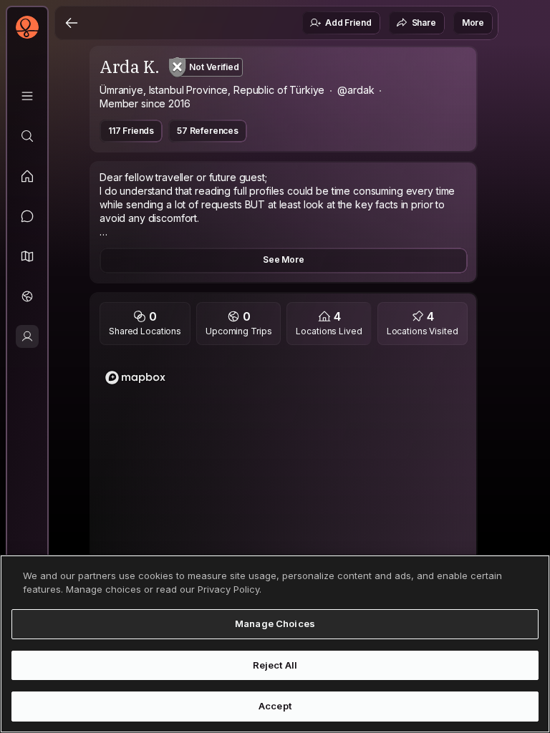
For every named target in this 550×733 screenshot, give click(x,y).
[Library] (27, 95)
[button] (27, 256)
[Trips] (27, 296)
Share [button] (424, 22)
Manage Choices (275, 623)
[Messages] (27, 216)
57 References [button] (207, 130)
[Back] (71, 22)
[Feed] (27, 176)
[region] (284, 496)
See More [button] (283, 259)
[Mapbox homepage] (135, 377)
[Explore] (27, 136)
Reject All (275, 665)
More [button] (473, 22)
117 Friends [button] (131, 130)
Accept (275, 706)
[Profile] (27, 336)
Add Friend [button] (348, 22)
